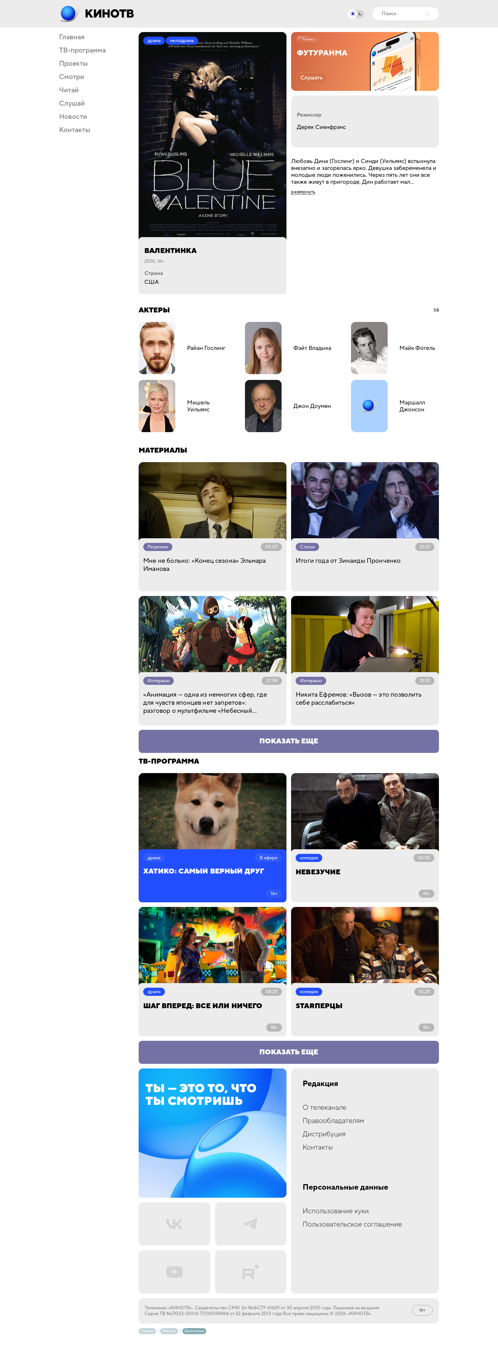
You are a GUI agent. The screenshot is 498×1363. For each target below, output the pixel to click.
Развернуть (303, 192)
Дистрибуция (324, 1134)
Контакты (74, 130)
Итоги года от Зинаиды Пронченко (348, 561)
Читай (69, 90)
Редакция (320, 1084)
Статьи (307, 547)
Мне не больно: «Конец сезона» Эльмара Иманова (204, 565)
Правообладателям (333, 1120)
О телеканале (324, 1107)
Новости (73, 117)
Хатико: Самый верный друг (203, 871)
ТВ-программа (82, 50)
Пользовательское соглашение (352, 1224)
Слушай (72, 103)
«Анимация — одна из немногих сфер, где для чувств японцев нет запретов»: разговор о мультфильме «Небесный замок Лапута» (205, 703)
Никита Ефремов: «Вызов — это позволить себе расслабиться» (359, 699)
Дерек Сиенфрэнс (321, 127)
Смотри (71, 77)
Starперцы (319, 1006)
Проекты (73, 64)
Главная (71, 37)
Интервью (158, 681)
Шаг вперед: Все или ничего (203, 1006)
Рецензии (158, 547)
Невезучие (318, 872)
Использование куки (336, 1211)
